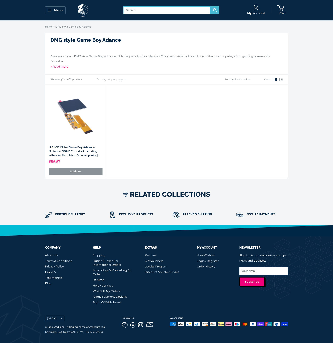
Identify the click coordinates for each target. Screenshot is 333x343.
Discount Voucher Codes (162, 272)
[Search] (214, 10)
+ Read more (59, 66)
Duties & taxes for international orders (107, 262)
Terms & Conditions (58, 261)
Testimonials (53, 277)
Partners (151, 255)
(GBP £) (52, 318)
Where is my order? (106, 291)
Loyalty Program (156, 266)
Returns (98, 280)
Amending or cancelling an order (112, 272)
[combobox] (167, 10)
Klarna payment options (110, 296)
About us (51, 255)
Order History (206, 266)
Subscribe (252, 281)
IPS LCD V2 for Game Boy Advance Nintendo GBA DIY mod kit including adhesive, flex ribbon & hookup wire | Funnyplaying (73, 151)
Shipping (99, 255)
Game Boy (96, 56)
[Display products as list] (281, 79)
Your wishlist (206, 255)
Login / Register (208, 261)
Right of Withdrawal (107, 302)
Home (49, 26)
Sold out (75, 171)
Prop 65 (50, 272)
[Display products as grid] (275, 79)
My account (256, 13)
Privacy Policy (54, 266)
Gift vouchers (154, 261)
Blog (48, 283)
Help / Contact (103, 285)
